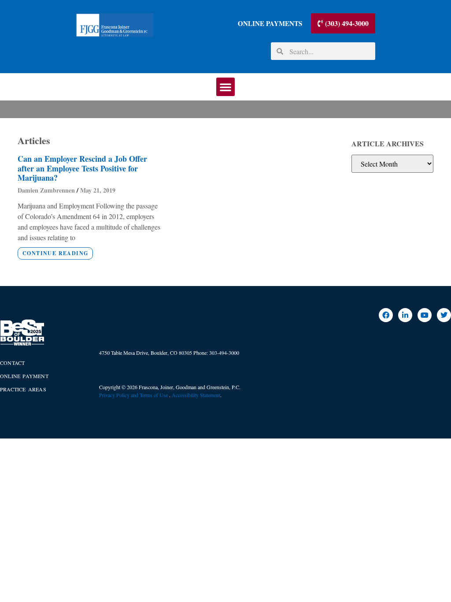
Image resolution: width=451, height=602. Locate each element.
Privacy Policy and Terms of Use (134, 394)
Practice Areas (23, 389)
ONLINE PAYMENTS (270, 23)
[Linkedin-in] (405, 315)
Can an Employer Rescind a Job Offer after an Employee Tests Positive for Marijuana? (82, 168)
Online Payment (24, 375)
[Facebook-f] (386, 315)
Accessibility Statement (196, 394)
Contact (12, 362)
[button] (225, 87)
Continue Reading (55, 253)
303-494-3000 (224, 352)
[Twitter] (444, 315)
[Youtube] (425, 315)
